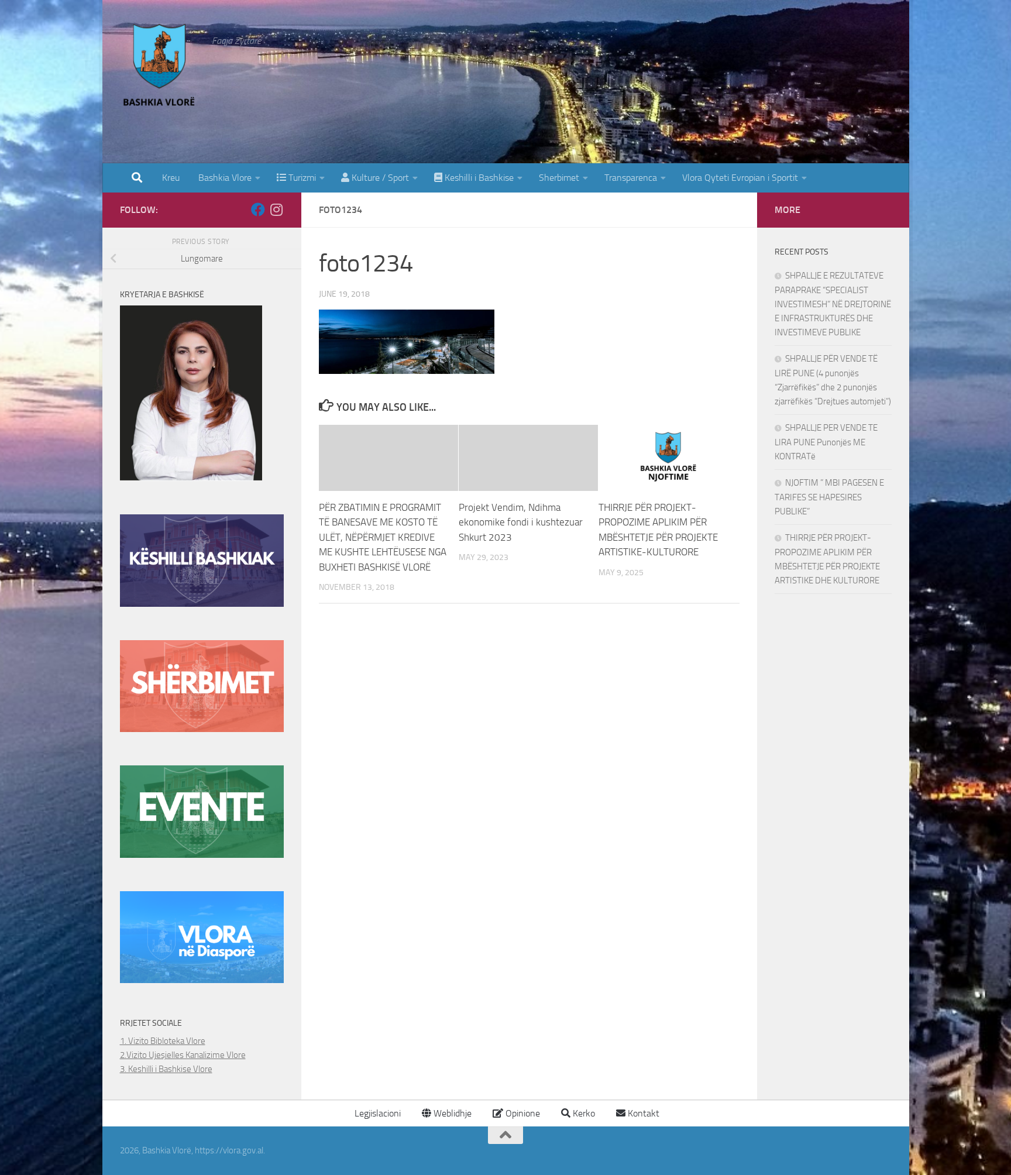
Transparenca (630, 177)
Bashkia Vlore (224, 177)
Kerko (582, 1113)
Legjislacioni (376, 1113)
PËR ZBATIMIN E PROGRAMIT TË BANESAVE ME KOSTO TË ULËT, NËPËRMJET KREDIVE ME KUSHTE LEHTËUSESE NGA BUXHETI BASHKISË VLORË (382, 537)
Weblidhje (451, 1113)
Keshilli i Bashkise (478, 177)
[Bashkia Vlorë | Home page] (160, 67)
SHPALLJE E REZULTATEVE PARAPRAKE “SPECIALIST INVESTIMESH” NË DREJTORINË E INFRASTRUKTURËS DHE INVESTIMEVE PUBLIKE (833, 304)
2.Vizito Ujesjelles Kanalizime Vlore (183, 1055)
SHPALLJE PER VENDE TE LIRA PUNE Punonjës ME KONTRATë (826, 442)
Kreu (171, 177)
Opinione (521, 1113)
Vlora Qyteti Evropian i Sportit (740, 177)
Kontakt (642, 1113)
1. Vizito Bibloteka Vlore (162, 1041)
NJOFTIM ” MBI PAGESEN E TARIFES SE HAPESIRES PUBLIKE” (829, 497)
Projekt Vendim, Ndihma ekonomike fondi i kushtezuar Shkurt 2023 (521, 522)
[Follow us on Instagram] (277, 209)
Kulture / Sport (379, 177)
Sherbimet (559, 177)
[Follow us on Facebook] (258, 209)
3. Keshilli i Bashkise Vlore (166, 1069)
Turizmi (301, 177)
